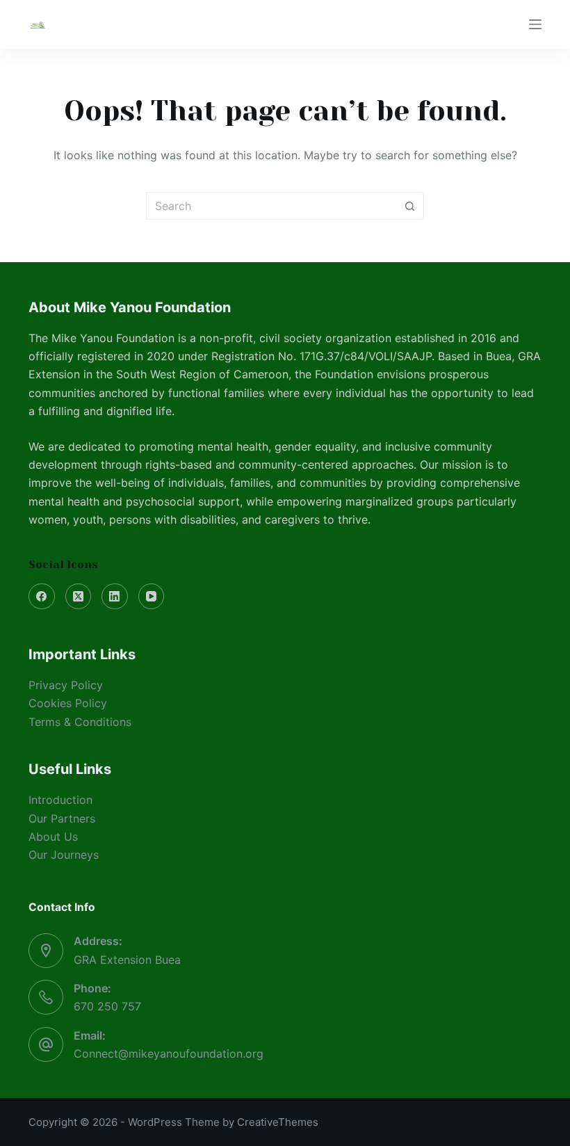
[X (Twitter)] (78, 596)
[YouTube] (151, 596)
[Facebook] (41, 596)
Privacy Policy (65, 685)
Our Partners (61, 818)
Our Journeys (63, 855)
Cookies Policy (67, 703)
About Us (53, 837)
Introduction (60, 800)
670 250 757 (107, 1006)
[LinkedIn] (114, 596)
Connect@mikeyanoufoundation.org (168, 1053)
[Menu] (535, 24)
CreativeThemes (277, 1122)
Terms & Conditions (79, 722)
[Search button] (410, 206)
